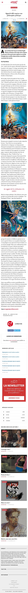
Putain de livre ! (5, 475)
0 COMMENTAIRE (21, 18)
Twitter (15, 414)
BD (8, 314)
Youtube (15, 417)
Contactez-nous (14, 565)
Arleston (5, 314)
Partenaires (14, 582)
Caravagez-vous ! (5, 449)
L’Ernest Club (14, 580)
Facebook (15, 411)
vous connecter (13, 340)
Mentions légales (14, 587)
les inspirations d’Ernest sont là (11, 309)
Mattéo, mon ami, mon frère (9, 539)
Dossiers (5, 431)
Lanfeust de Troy (14, 314)
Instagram (15, 420)
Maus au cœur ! (5, 503)
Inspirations (14, 7)
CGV (14, 585)
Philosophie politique (7, 315)
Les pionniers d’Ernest (14, 584)
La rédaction (5, 18)
